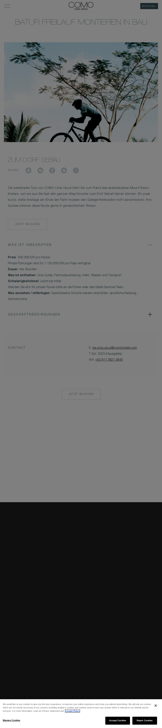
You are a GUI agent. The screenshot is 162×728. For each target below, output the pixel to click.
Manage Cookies (11, 720)
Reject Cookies (145, 720)
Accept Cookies (117, 720)
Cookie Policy (72, 711)
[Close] (155, 705)
